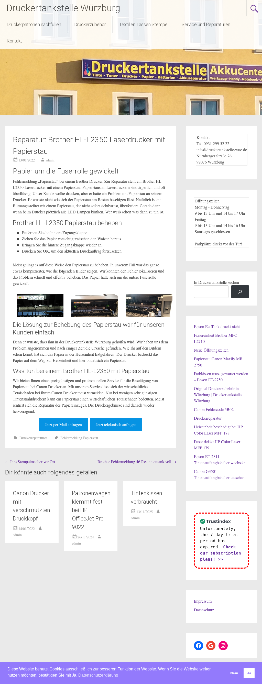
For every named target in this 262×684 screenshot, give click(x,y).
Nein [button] (234, 673)
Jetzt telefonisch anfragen (116, 424)
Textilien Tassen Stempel (144, 24)
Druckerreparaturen (33, 437)
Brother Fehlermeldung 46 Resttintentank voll (136, 461)
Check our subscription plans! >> (220, 553)
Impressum (203, 601)
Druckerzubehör (90, 24)
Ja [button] (249, 673)
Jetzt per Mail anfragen (63, 424)
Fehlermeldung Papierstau (79, 437)
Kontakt (14, 41)
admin (50, 160)
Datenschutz (204, 609)
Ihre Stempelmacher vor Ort (30, 461)
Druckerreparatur (208, 418)
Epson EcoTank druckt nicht (217, 326)
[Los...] (240, 291)
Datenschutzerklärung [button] (98, 675)
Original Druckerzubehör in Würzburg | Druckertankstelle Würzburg (218, 394)
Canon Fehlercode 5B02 (214, 409)
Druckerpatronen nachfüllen (34, 24)
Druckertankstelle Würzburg (63, 8)
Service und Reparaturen (206, 24)
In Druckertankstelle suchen (216, 282)
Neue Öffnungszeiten (211, 350)
